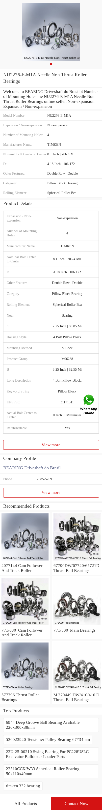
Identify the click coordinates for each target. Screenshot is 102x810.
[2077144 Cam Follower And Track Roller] (25, 560)
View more (51, 445)
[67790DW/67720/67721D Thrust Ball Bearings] (77, 560)
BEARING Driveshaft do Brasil (32, 467)
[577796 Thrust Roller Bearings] (25, 690)
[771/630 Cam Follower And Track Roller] (25, 625)
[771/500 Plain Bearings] (77, 625)
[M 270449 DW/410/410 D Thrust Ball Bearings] (77, 690)
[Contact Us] (89, 405)
